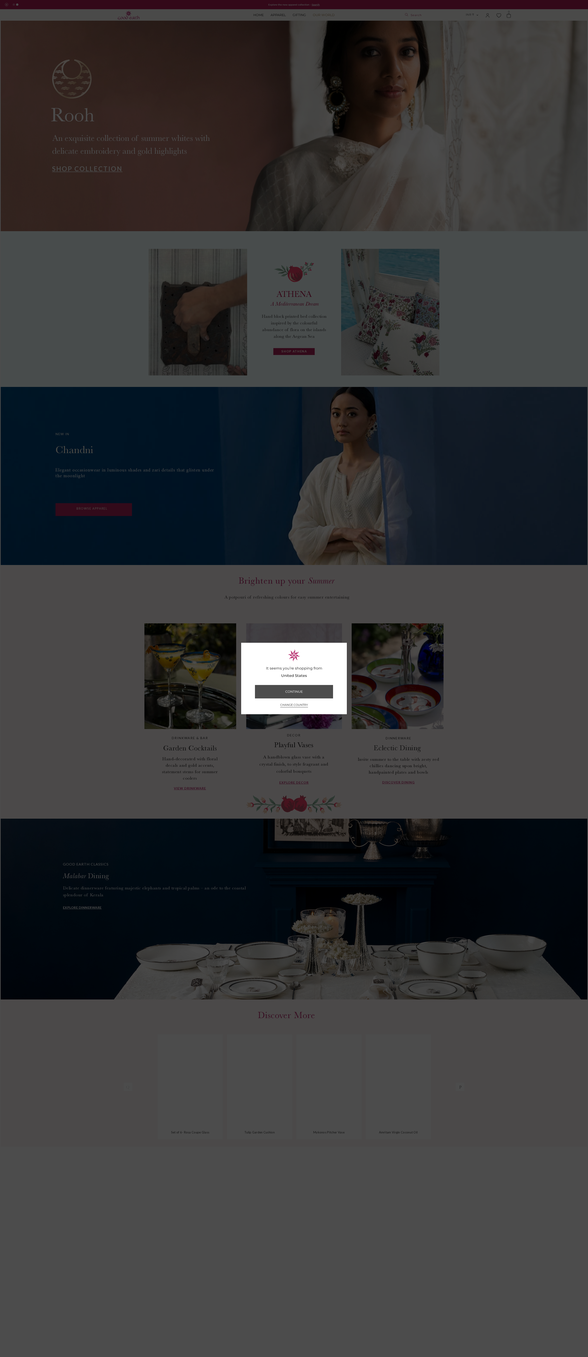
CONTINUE (294, 692)
